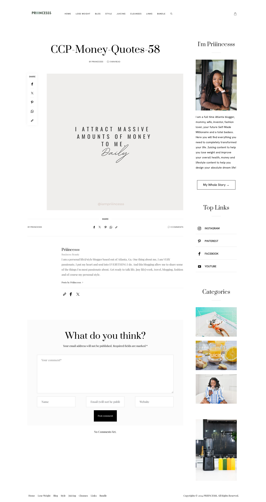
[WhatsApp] (32, 111)
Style (108, 13)
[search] (171, 14)
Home (68, 13)
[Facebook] (32, 84)
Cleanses (136, 13)
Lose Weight (83, 13)
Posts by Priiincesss (72, 282)
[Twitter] (32, 93)
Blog (98, 13)
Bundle (161, 13)
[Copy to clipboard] (32, 120)
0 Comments (177, 227)
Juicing (121, 13)
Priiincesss (97, 61)
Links (149, 13)
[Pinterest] (32, 102)
